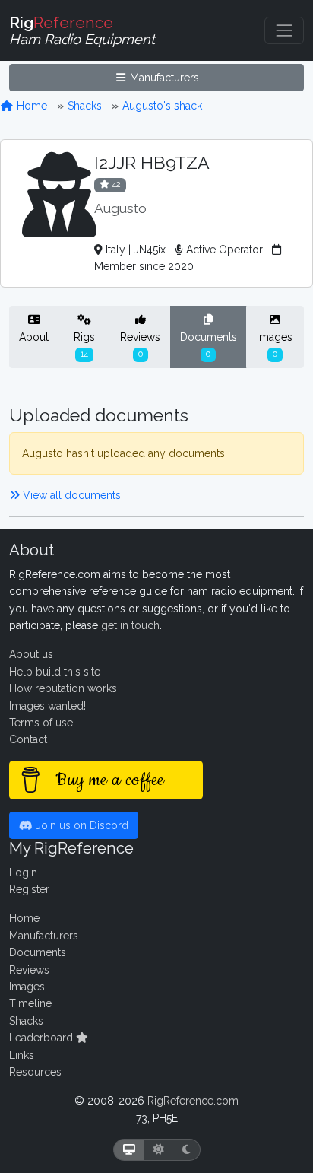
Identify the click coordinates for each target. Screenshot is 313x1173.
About (34, 337)
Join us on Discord (80, 825)
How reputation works (63, 688)
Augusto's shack (162, 106)
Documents (208, 344)
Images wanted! (47, 706)
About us (31, 654)
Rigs (84, 344)
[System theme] (129, 1150)
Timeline (30, 1003)
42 (115, 184)
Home (30, 106)
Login (23, 872)
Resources (35, 1072)
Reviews (140, 344)
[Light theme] (158, 1150)
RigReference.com (193, 1101)
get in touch (130, 625)
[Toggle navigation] (284, 30)
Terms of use (41, 723)
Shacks (85, 106)
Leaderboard (42, 1038)
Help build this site (54, 672)
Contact (28, 739)
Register (29, 889)
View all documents (70, 495)
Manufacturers (163, 78)
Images (274, 344)
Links (21, 1055)
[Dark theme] (186, 1150)
